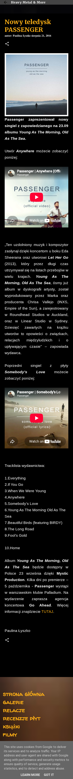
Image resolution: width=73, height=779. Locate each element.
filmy (10, 734)
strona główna (23, 694)
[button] (7, 44)
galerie (13, 702)
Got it (49, 775)
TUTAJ (47, 612)
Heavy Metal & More (28, 2)
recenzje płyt (21, 718)
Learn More (30, 775)
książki (11, 726)
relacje (14, 710)
